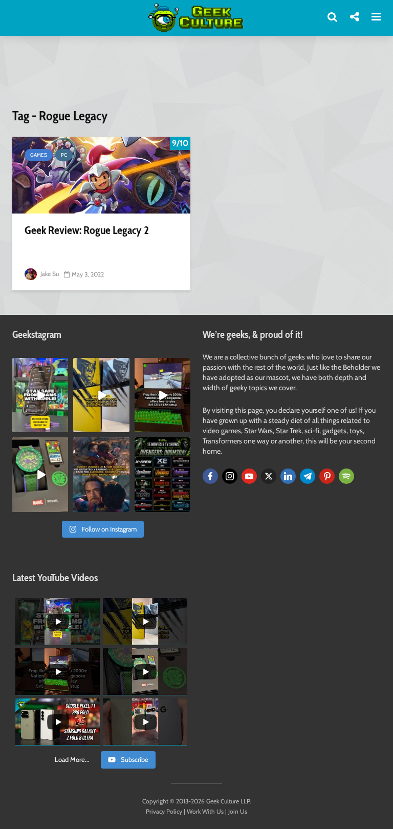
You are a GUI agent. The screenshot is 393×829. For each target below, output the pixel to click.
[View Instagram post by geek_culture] (62, 426)
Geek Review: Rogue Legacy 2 (87, 230)
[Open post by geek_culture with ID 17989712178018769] (101, 474)
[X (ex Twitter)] (268, 476)
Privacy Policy (164, 811)
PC (64, 155)
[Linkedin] (288, 476)
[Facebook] (210, 476)
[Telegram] (307, 476)
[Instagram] (229, 476)
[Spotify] (346, 476)
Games (38, 155)
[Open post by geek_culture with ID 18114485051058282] (40, 474)
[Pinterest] (327, 476)
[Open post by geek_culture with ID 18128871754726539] (101, 395)
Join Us (237, 811)
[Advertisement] (198, 78)
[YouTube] (249, 476)
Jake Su (49, 274)
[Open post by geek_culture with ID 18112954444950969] (40, 395)
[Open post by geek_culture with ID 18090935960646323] (162, 395)
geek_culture (39, 366)
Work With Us (205, 811)
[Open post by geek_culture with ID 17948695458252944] (162, 474)
